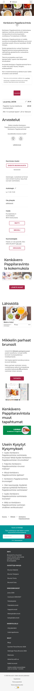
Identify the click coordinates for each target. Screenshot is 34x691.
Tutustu (17, 378)
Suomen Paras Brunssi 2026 (16, 647)
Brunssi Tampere (13, 574)
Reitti (17, 223)
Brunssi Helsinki (12, 570)
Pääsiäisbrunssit (12, 605)
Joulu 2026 (10, 593)
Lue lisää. (27, 78)
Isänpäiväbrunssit (13, 618)
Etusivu (4, 517)
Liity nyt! (18, 244)
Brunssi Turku (12, 578)
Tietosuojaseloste (18, 540)
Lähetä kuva (17, 145)
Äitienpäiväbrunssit (13, 614)
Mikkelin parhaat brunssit (21, 351)
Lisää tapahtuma (12, 632)
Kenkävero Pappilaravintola (24, 518)
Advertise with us (13, 659)
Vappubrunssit (12, 609)
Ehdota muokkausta (17, 165)
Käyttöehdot (17, 679)
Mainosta (10, 655)
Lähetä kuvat (17, 287)
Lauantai (17, 93)
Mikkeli (17, 230)
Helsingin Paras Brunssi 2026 (17, 651)
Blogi (9, 642)
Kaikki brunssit (12, 663)
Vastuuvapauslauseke (17, 685)
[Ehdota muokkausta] (26, 102)
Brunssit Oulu (12, 582)
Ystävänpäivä (11, 601)
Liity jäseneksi (12, 628)
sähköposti (9, 203)
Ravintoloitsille (17, 169)
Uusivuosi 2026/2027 (14, 597)
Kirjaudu (17, 248)
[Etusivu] (4, 2)
